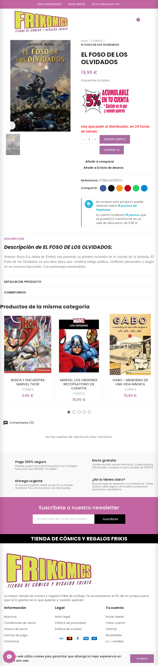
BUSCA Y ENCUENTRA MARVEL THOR (28, 382)
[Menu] (6, 21)
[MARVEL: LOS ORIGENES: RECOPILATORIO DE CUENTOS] (78, 344)
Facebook (103, 188)
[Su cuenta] (144, 21)
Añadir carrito (115, 139)
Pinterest (127, 188)
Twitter (111, 188)
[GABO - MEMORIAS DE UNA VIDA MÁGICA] (130, 344)
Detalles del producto (22, 282)
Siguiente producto (151, 43)
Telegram (144, 188)
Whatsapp (136, 188)
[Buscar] (129, 21)
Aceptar (142, 658)
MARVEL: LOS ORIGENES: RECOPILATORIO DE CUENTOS (79, 384)
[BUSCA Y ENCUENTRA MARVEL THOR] (27, 344)
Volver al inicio (146, 43)
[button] (47, 4)
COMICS (28, 389)
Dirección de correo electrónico (119, 188)
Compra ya (112, 150)
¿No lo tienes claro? (108, 479)
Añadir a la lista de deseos (103, 168)
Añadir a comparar (99, 161)
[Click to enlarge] (11, 125)
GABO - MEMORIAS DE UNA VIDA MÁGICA (130, 382)
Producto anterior (140, 43)
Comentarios (15, 292)
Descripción (14, 239)
